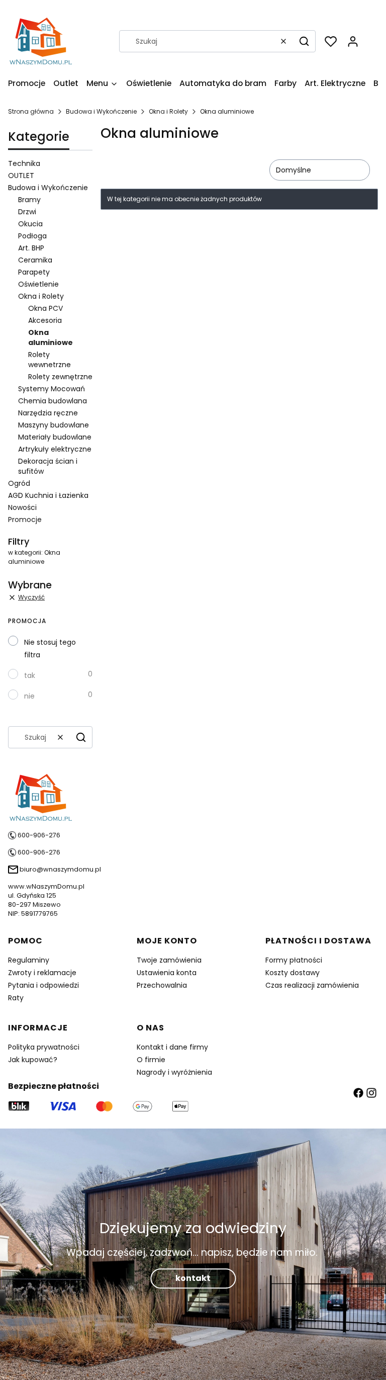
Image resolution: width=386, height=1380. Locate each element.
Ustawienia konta (167, 973)
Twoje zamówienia (169, 960)
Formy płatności (293, 960)
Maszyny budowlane (53, 425)
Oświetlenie (38, 284)
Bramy (29, 200)
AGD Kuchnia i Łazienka (48, 495)
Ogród (19, 483)
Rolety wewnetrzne (49, 360)
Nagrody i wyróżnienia (174, 1072)
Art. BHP (31, 248)
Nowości (22, 507)
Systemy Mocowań (51, 389)
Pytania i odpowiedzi (43, 985)
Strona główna (31, 111)
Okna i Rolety (168, 111)
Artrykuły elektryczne (54, 449)
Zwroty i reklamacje (42, 973)
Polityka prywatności (43, 1047)
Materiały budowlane (54, 437)
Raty (16, 998)
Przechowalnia (162, 985)
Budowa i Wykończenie (101, 111)
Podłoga (32, 236)
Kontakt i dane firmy (172, 1047)
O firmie (151, 1060)
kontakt (193, 1278)
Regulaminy (28, 960)
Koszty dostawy (292, 973)
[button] (304, 41)
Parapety (34, 272)
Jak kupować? (32, 1060)
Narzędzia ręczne (48, 413)
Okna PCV (45, 308)
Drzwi (27, 212)
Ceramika (35, 260)
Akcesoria (45, 320)
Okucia (30, 224)
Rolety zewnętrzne (60, 377)
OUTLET (21, 175)
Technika (24, 163)
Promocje (25, 519)
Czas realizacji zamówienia (312, 985)
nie (29, 696)
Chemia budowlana (52, 401)
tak (29, 675)
